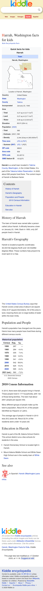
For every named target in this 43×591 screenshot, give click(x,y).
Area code (6, 151)
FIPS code (6, 155)
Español (35, 17)
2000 (7, 362)
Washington (21, 98)
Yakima (19, 102)
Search (39, 9)
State (4, 98)
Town (20, 56)
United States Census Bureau (18, 303)
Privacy (28, 583)
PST (24, 141)
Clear (34, 10)
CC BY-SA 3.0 (26, 574)
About (20, 583)
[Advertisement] (21, 25)
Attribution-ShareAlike (25, 541)
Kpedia (28, 17)
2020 (14, 127)
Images (12, 17)
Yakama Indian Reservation (21, 171)
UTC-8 (19, 141)
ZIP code (5, 148)
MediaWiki (30, 581)
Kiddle (4, 583)
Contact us (6, 585)
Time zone (6, 141)
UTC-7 (19, 144)
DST (13, 144)
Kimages (20, 17)
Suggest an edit (27, 558)
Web (6, 17)
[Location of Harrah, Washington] (20, 76)
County (5, 102)
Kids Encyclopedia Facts (10, 43)
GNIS (4, 158)
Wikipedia (35, 578)
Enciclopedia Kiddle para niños (24, 585)
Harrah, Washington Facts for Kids (15, 547)
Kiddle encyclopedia (23, 535)
